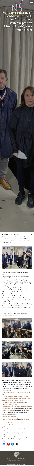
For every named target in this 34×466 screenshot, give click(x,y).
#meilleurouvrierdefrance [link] (9, 419)
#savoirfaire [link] (17, 425)
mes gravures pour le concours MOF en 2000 (15, 396)
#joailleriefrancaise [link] (7, 427)
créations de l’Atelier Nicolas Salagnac (17, 437)
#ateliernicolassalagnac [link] (9, 414)
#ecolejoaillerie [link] (6, 423)
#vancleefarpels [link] (25, 419)
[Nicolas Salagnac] (17, 456)
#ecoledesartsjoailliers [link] (18, 423)
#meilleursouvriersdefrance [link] (10, 416)
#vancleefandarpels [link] (7, 425)
